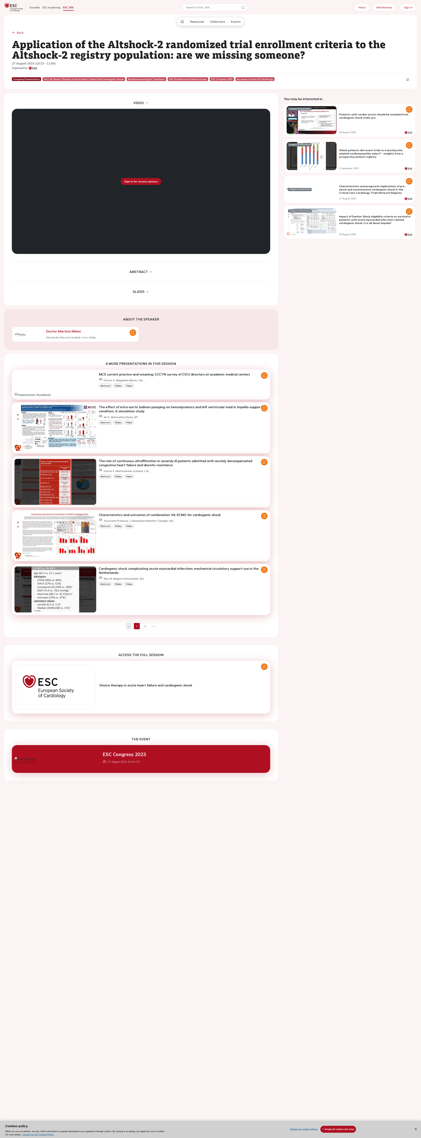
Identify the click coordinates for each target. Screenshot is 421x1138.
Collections (217, 21)
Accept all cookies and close (339, 1129)
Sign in (408, 7)
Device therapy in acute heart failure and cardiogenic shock (145, 685)
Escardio (35, 7)
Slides (118, 385)
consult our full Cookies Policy (38, 1134)
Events (236, 21)
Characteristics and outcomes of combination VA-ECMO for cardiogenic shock (160, 515)
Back (20, 33)
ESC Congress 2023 (124, 754)
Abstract (105, 385)
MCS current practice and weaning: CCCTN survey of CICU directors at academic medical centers (174, 374)
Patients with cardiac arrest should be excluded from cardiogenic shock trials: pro (373, 116)
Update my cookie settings (304, 1129)
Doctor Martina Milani (63, 331)
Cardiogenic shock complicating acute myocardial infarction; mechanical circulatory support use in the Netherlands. (179, 570)
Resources (197, 21)
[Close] (415, 1129)
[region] (210, 1129)
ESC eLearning (51, 7)
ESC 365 (68, 7)
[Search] (243, 8)
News (362, 7)
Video (129, 385)
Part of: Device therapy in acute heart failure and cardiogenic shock (84, 79)
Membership (384, 7)
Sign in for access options (141, 181)
